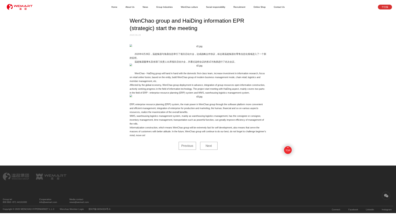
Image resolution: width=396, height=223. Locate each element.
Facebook (353, 209)
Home (114, 7)
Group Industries (164, 7)
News (145, 7)
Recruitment (239, 7)
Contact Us (279, 7)
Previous (187, 145)
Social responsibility (215, 7)
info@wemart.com (48, 202)
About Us (129, 7)
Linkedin (370, 209)
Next (209, 145)
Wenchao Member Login (72, 209)
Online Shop (260, 7)
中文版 (385, 7)
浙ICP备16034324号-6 (99, 209)
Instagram (387, 209)
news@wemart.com (79, 202)
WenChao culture (189, 7)
